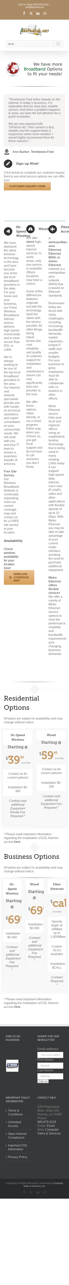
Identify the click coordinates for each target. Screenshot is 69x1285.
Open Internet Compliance (17, 1135)
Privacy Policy (17, 1157)
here (17, 841)
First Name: (45, 1059)
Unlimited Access (14, 1124)
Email (51, 1125)
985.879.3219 (46, 1122)
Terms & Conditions (15, 1112)
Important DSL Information (17, 1147)
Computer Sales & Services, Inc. (43, 1184)
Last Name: (45, 1070)
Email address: (48, 1049)
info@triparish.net (34, 7)
